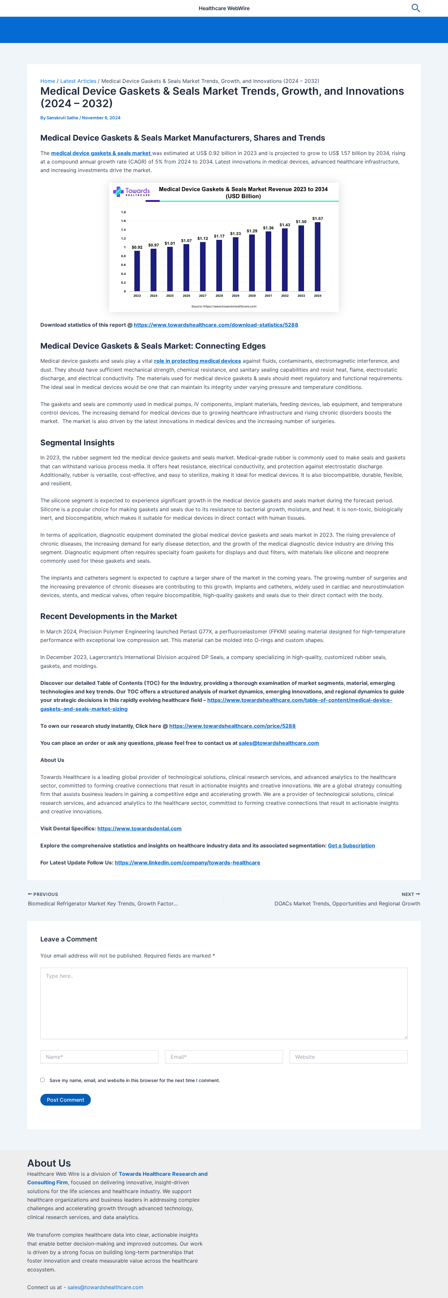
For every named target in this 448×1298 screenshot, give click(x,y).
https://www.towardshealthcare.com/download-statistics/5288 (216, 324)
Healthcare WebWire (224, 8)
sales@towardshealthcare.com (105, 1287)
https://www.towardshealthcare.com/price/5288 (232, 726)
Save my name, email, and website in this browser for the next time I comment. (135, 1080)
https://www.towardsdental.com (139, 828)
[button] (416, 8)
